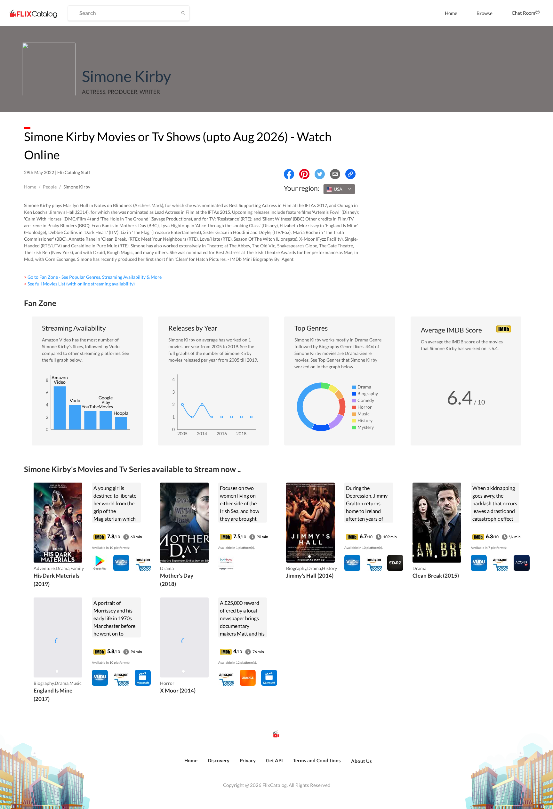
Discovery (218, 760)
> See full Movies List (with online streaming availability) (79, 283)
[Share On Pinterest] (304, 174)
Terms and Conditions (317, 760)
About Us (361, 761)
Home (451, 13)
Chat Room (523, 13)
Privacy (248, 760)
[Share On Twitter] (320, 174)
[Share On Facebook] (289, 174)
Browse (485, 13)
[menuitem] (451, 13)
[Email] (335, 174)
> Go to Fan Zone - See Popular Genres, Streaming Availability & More (93, 277)
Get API (274, 760)
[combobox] (339, 189)
